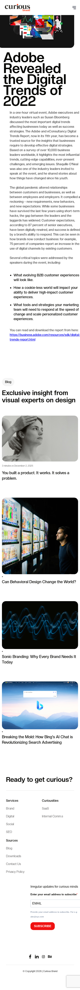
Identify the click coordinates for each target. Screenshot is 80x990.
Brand (10, 808)
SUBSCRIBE (42, 926)
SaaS (45, 808)
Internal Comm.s (52, 816)
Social (10, 824)
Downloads (13, 856)
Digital (10, 816)
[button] (74, 8)
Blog (9, 848)
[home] (16, 7)
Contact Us (13, 864)
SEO (9, 832)
